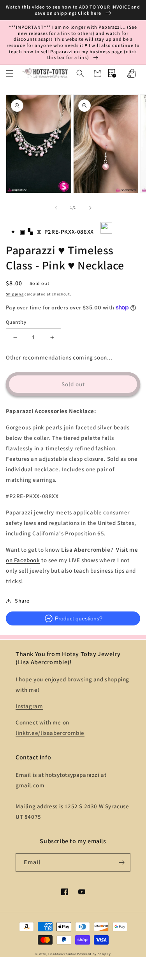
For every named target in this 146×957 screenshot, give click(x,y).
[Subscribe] (121, 862)
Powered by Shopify (94, 954)
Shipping (15, 294)
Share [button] (22, 600)
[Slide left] (56, 207)
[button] (9, 73)
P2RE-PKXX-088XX (69, 231)
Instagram (29, 706)
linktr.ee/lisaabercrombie (50, 732)
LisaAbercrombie (62, 954)
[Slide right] (90, 207)
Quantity (16, 322)
